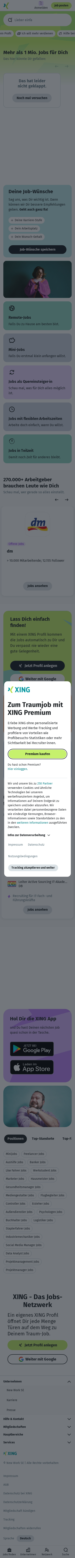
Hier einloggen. (18, 769)
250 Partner (44, 783)
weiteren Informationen (32, 822)
